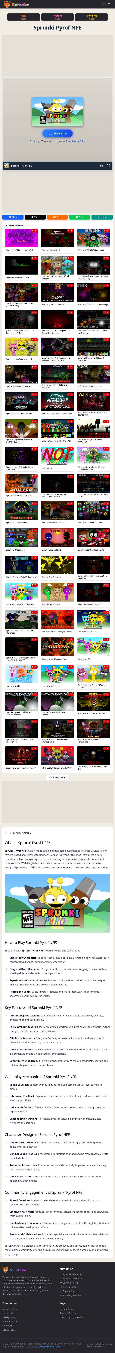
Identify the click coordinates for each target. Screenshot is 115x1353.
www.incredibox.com (49, 1346)
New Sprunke (69, 1286)
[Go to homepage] (6, 833)
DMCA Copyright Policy (71, 1317)
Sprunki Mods (9, 1313)
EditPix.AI (7, 1325)
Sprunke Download (72, 1278)
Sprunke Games (10, 1309)
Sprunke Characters (73, 1274)
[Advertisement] (57, 56)
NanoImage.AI (9, 1321)
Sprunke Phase (70, 1282)
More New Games (57, 777)
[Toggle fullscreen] (108, 165)
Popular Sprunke (71, 1291)
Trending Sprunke (72, 1295)
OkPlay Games (9, 1317)
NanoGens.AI (9, 1329)
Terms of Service (68, 1313)
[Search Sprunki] (103, 4)
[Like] (101, 166)
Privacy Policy (79, 141)
